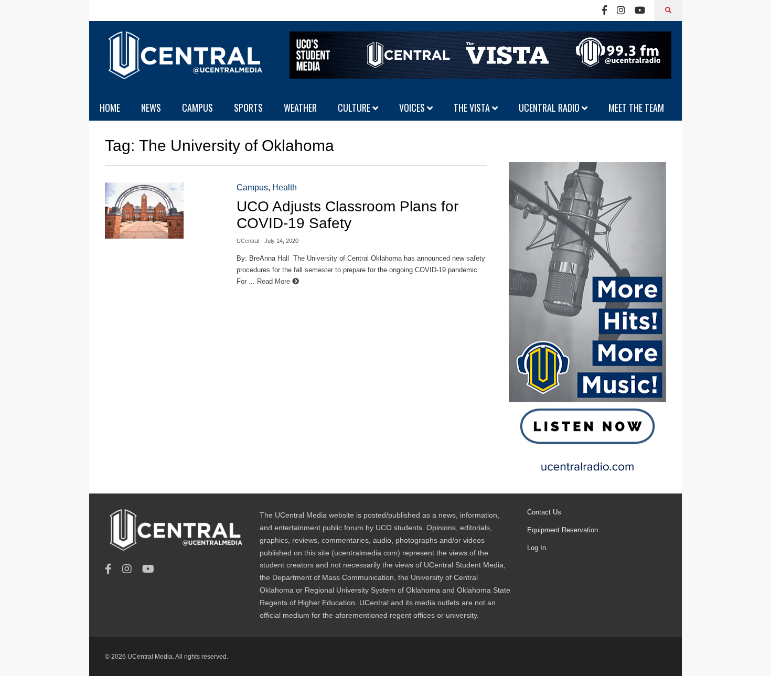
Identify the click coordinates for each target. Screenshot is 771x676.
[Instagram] (621, 10)
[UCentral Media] (183, 62)
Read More (274, 281)
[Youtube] (640, 10)
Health (284, 187)
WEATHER (300, 107)
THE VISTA (473, 107)
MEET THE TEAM (636, 107)
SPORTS (248, 107)
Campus (252, 187)
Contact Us (544, 512)
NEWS (151, 107)
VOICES (413, 107)
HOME (110, 107)
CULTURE (355, 107)
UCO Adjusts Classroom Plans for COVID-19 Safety (347, 214)
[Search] (668, 10)
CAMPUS (197, 107)
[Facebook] (604, 10)
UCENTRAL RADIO (550, 107)
